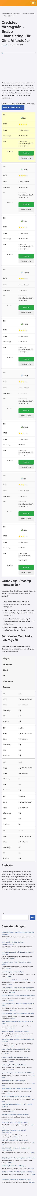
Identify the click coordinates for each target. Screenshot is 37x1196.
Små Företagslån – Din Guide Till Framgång (14, 1166)
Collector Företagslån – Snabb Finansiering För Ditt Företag (18, 995)
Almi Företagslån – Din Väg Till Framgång (13, 1081)
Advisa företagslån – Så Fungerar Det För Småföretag (16, 1088)
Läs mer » (8, 939)
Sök (3, 914)
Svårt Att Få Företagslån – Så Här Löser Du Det (15, 1140)
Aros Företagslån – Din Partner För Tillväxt (13, 1065)
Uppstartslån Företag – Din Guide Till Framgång (15, 1122)
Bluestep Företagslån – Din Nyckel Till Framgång (15, 1031)
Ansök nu (26, 153)
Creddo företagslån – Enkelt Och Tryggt (13, 972)
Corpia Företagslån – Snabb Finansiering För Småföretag (18, 987)
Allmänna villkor (26, 158)
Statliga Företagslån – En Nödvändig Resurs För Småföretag (18, 1158)
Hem (3, 13)
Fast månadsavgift (18, 103)
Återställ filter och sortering (13, 107)
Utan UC (6, 103)
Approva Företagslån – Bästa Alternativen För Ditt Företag (18, 1073)
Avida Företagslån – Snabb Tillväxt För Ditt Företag (16, 1049)
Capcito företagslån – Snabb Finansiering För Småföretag (18, 1013)
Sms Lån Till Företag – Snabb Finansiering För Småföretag (18, 1172)
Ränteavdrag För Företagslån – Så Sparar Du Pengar (16, 1179)
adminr (5, 45)
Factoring (31, 103)
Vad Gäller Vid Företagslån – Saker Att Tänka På (15, 1114)
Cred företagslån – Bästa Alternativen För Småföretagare (17, 980)
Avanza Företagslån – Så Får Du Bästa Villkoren (15, 1057)
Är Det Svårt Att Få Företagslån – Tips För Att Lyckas (16, 1096)
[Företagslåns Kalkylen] (8, 3)
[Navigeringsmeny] (33, 3)
